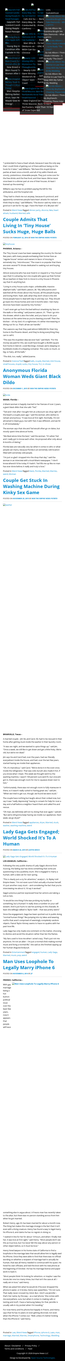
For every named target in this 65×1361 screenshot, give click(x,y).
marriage (7, 1335)
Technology (45, 1335)
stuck (56, 822)
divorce (44, 210)
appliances (34, 822)
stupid (18, 364)
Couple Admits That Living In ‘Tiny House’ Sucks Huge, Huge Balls (29, 225)
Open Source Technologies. (43, 1358)
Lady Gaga (52, 952)
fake (51, 210)
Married (22, 213)
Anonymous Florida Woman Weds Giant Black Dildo (32, 376)
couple (38, 361)
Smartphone (33, 1335)
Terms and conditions (14, 1348)
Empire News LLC (40, 1353)
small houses (9, 364)
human (43, 952)
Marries (53, 471)
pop (19, 955)
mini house (55, 361)
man (57, 1332)
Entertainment (18, 952)
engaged (35, 952)
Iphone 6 (45, 1332)
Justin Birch (34, 850)
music (13, 955)
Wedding (55, 1335)
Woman (12, 474)
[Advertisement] (32, 127)
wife (28, 213)
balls (32, 361)
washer (6, 825)
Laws (52, 1332)
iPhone (37, 1332)
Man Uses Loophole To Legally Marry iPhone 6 (29, 964)
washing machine (18, 825)
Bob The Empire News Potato (44, 237)
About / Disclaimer (13, 1345)
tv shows (47, 364)
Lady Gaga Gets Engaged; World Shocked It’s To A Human (31, 837)
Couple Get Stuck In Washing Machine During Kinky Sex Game (31, 486)
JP (31, 973)
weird (5, 474)
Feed (30, 1348)
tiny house (33, 364)
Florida (38, 471)
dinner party (35, 210)
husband (14, 213)
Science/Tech (18, 361)
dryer (42, 822)
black (31, 471)
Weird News (17, 210)
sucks (24, 364)
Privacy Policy (31, 1345)
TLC (40, 364)
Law (14, 1332)
